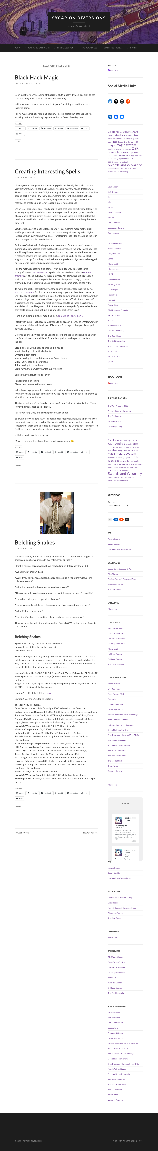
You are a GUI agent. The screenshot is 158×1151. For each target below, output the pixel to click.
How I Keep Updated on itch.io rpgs (123, 714)
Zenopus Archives (115, 771)
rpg (132, 156)
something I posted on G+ (71, 315)
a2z (109, 202)
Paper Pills (112, 295)
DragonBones (114, 539)
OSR (135, 148)
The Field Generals (116, 664)
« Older (22, 833)
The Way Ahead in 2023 (118, 406)
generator (136, 139)
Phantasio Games (115, 584)
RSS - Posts (114, 70)
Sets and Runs (114, 315)
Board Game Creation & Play (120, 569)
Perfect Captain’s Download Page (122, 579)
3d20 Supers (113, 187)
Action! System (114, 212)
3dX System (113, 192)
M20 (136, 142)
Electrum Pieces (114, 248)
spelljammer (134, 159)
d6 (109, 238)
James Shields (114, 544)
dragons (129, 139)
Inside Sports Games (116, 643)
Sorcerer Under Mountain (119, 745)
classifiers (29, 292)
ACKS (135, 131)
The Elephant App (115, 416)
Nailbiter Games (115, 654)
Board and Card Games (39, 48)
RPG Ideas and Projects (118, 310)
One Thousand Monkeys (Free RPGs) (123, 735)
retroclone (124, 155)
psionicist (135, 152)
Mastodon (112, 609)
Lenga (120, 142)
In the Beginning (115, 426)
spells (110, 162)
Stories (134, 48)
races (116, 156)
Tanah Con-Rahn (113, 169)
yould (110, 361)
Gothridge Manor (115, 709)
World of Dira (113, 356)
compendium (117, 139)
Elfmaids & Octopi (115, 704)
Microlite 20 (113, 264)
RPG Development (66, 48)
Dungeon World (115, 243)
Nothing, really (114, 284)
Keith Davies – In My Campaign (121, 725)
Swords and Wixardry (125, 164)
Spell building (113, 159)
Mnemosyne (113, 269)
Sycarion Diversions (79, 18)
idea (109, 142)
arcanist (129, 136)
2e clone (113, 131)
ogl (124, 149)
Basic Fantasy (113, 222)
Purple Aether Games (117, 740)
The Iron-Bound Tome (117, 755)
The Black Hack (130, 169)
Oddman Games (115, 659)
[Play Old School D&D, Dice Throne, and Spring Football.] (118, 852)
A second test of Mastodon (119, 411)
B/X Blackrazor (114, 689)
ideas (114, 141)
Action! (111, 135)
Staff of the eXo (114, 325)
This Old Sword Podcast (118, 346)
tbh (121, 168)
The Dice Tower (114, 589)
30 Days (127, 131)
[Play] (118, 820)
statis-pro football (121, 162)
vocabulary (112, 351)
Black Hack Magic (37, 77)
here (49, 693)
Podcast (111, 300)
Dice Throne (113, 574)
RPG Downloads (89, 48)
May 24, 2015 (21, 549)
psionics (110, 156)
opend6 (128, 149)
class (135, 135)
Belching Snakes (35, 542)
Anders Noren (130, 1141)
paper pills (113, 152)
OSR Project (113, 289)
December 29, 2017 (24, 84)
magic (111, 145)
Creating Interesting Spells (47, 171)
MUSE (110, 274)
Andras (120, 134)
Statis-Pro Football (114, 48)
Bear (38, 84)
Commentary (113, 233)
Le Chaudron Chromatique (119, 549)
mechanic (111, 149)
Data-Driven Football (117, 633)
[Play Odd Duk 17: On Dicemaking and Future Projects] (118, 820)
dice (124, 139)
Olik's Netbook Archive (118, 730)
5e (121, 132)
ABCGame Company (117, 628)
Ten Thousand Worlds (117, 750)
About (18, 48)
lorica (130, 142)
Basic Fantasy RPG (116, 694)
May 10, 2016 (21, 178)
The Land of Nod (115, 761)
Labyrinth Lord (114, 253)
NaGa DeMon (114, 279)
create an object (40, 272)
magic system (126, 144)
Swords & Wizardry (116, 330)
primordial (125, 152)
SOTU (110, 320)
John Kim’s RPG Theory (118, 719)
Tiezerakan (112, 172)
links (125, 142)
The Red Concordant (116, 341)
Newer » (90, 833)
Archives (111, 502)
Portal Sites (113, 305)
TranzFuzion (113, 766)
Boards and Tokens (116, 228)
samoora (138, 155)
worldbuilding (122, 172)
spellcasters (124, 158)
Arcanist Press (114, 683)
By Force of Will (114, 421)
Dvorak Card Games (116, 638)
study (18, 292)
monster (119, 149)
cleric (110, 139)
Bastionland (113, 699)
